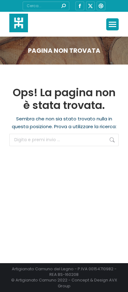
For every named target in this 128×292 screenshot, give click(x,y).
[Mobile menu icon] (112, 24)
